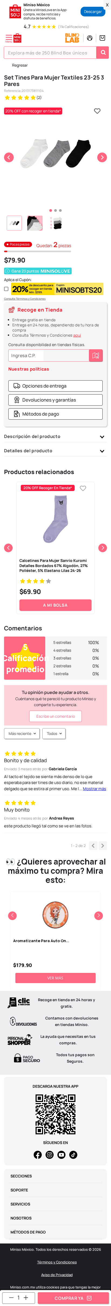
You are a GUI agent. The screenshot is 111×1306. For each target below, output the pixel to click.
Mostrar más (94, 789)
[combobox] (56, 52)
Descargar (93, 11)
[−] (11, 1297)
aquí (77, 335)
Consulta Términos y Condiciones (25, 298)
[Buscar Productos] (103, 52)
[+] (26, 1297)
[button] (40, 386)
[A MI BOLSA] (73, 1298)
